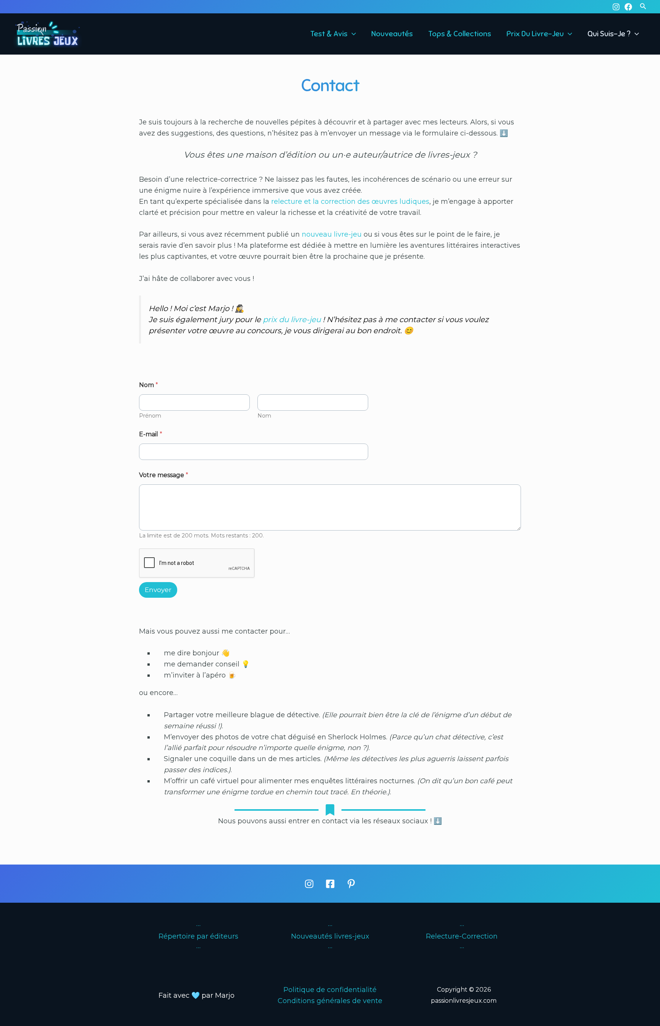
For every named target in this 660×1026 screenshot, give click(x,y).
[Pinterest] (351, 884)
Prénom (150, 416)
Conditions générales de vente (330, 1001)
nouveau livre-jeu (332, 234)
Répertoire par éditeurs (198, 936)
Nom (264, 416)
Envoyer (158, 590)
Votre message (163, 475)
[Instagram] (616, 7)
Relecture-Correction (462, 936)
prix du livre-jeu (292, 319)
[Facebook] (628, 7)
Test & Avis (329, 34)
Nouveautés (392, 34)
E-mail (150, 434)
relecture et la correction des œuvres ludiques (350, 201)
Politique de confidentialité (330, 990)
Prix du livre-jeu (535, 34)
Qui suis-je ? (609, 34)
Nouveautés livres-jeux (330, 936)
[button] (643, 6)
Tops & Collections (459, 34)
